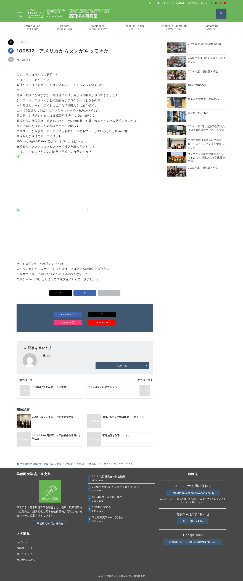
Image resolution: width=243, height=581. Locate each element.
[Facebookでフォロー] (211, 3)
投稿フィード (24, 548)
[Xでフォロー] (102, 314)
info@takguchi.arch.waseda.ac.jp (193, 492)
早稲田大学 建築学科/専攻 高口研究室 (126, 576)
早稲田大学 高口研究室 (50, 523)
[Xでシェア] (11, 42)
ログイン (22, 542)
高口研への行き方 (198, 3)
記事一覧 (122, 365)
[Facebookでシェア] (11, 51)
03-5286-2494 (193, 521)
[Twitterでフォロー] (216, 3)
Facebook (66, 314)
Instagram (66, 322)
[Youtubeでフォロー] (225, 3)
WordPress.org (26, 559)
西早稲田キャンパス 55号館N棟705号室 (193, 542)
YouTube (101, 322)
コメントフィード (27, 553)
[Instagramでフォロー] (220, 3)
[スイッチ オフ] (221, 14)
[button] (11, 59)
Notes (23, 42)
